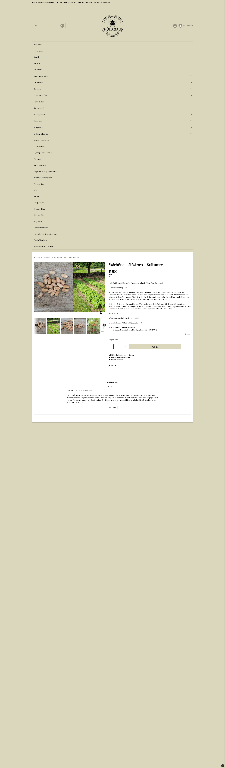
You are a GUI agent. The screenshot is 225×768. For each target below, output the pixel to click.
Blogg (36, 196)
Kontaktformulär (41, 227)
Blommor (38, 89)
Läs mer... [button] (187, 334)
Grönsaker (38, 82)
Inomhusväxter (40, 165)
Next (104, 325)
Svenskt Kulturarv (41, 140)
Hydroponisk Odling (43, 153)
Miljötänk (38, 221)
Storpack (38, 121)
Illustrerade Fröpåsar (43, 178)
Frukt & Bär (39, 102)
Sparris (37, 57)
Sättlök (37, 63)
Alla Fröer (38, 44)
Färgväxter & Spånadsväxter (46, 171)
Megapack (38, 127)
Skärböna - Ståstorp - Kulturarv (66, 257)
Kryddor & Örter (41, 95)
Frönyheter (38, 51)
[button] (175, 26)
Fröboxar (38, 69)
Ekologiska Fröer (41, 76)
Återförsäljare (40, 215)
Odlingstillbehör (41, 134)
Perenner (38, 159)
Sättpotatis (39, 203)
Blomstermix (39, 108)
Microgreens (39, 114)
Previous (36, 325)
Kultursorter (39, 146)
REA (35, 190)
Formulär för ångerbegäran (45, 234)
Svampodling (39, 209)
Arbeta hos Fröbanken (43, 246)
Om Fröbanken (40, 240)
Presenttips (39, 184)
